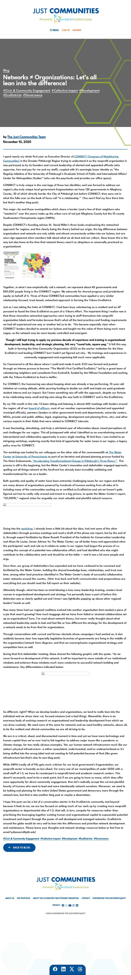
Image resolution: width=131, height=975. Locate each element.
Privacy (56, 905)
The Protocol (23, 898)
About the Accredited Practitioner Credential (56, 898)
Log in (65, 30)
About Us (9, 898)
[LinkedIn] (63, 970)
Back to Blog (21, 848)
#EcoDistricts (12, 95)
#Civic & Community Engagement (26, 90)
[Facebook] (55, 970)
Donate (77, 30)
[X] (72, 970)
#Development (89, 90)
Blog (6, 70)
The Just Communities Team (26, 137)
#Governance (32, 95)
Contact (86, 898)
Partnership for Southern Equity (109, 898)
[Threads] (80, 970)
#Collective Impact (65, 90)
